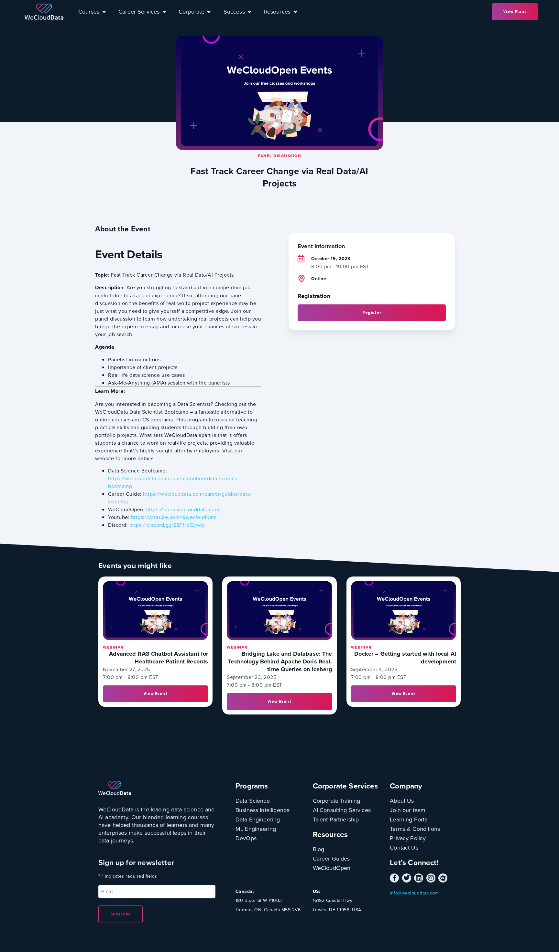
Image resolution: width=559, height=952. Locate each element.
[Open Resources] (295, 12)
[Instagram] (430, 878)
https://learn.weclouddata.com (182, 509)
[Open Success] (249, 12)
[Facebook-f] (394, 878)
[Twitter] (406, 878)
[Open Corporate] (209, 12)
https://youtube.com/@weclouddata (174, 517)
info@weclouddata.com (414, 893)
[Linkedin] (418, 878)
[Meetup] (442, 878)
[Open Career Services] (164, 12)
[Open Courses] (104, 12)
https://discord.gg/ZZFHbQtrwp (166, 524)
